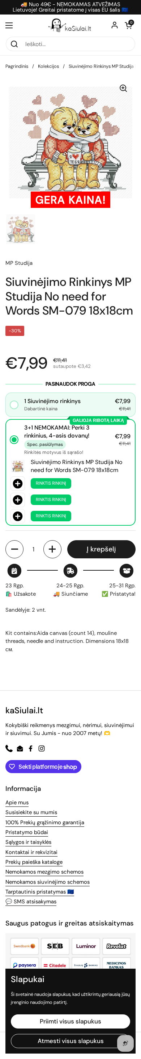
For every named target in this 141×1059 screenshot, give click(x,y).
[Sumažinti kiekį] (14, 549)
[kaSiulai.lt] (70, 25)
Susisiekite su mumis (31, 812)
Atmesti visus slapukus (71, 1041)
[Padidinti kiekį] (52, 549)
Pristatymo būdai (26, 832)
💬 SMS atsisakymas (30, 901)
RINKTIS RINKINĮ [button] (51, 483)
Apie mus (17, 802)
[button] (128, 25)
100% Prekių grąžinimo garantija (44, 822)
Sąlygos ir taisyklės (28, 842)
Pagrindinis (16, 66)
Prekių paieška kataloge (34, 862)
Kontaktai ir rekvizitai (31, 852)
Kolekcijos (48, 66)
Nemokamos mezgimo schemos (44, 871)
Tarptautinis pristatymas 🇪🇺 (39, 891)
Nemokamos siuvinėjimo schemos (47, 882)
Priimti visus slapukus (70, 1021)
